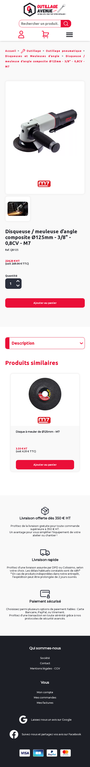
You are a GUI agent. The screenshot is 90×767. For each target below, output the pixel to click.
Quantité (11, 275)
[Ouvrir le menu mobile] (69, 34)
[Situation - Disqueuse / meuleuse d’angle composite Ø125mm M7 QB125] (17, 208)
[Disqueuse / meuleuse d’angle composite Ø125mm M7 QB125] (45, 131)
